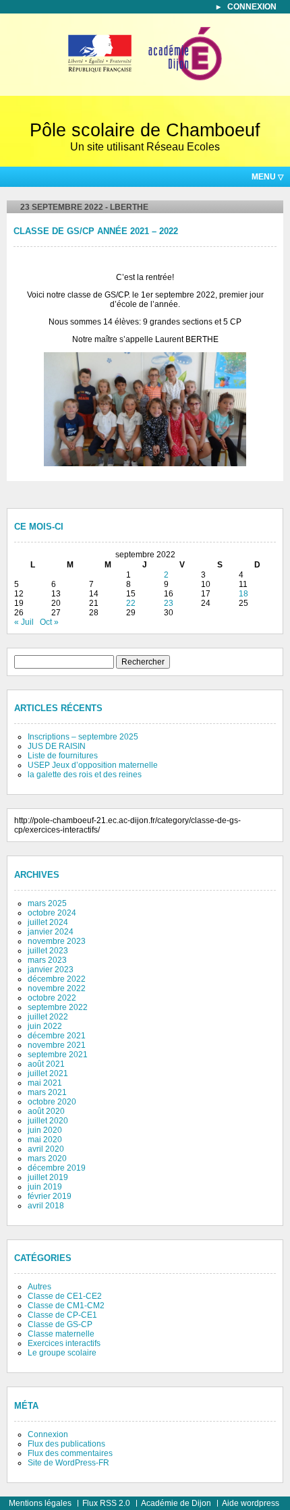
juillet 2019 (48, 1177)
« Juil (24, 622)
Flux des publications (66, 1444)
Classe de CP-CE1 (62, 1315)
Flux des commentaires (70, 1453)
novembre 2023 (57, 941)
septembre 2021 (58, 1054)
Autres (39, 1286)
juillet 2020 (48, 1120)
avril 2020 (46, 1149)
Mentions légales (40, 1503)
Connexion (252, 6)
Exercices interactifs (64, 1343)
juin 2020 (45, 1130)
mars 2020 (47, 1158)
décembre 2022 (57, 979)
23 (168, 603)
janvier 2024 (51, 931)
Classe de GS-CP (60, 1324)
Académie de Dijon (176, 1503)
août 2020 (46, 1111)
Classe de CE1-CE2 (65, 1296)
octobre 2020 (52, 1102)
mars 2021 (47, 1092)
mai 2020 (45, 1139)
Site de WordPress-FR (68, 1462)
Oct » (49, 622)
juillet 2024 (48, 922)
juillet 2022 (48, 1017)
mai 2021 (45, 1083)
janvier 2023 (51, 969)
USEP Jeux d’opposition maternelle (93, 765)
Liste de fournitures (63, 755)
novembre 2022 (57, 988)
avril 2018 (46, 1205)
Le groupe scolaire (62, 1353)
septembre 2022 (58, 1007)
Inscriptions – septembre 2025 (83, 737)
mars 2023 (47, 960)
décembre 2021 (57, 1035)
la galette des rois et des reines (85, 774)
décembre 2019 (57, 1168)
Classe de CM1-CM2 (66, 1305)
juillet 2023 (48, 950)
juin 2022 (45, 1026)
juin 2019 (45, 1187)
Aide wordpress (250, 1503)
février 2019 (49, 1196)
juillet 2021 (48, 1073)
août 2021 (46, 1064)
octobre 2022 (52, 998)
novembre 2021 (57, 1045)
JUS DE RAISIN (57, 746)
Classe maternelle (61, 1334)
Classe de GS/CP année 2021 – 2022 (95, 231)
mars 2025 (47, 903)
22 (131, 603)
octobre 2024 (52, 913)
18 (243, 593)
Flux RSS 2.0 (106, 1503)
